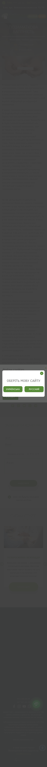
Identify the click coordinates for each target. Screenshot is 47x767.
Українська (13, 389)
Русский (34, 389)
